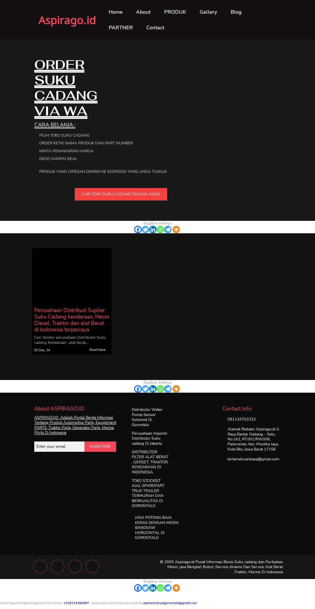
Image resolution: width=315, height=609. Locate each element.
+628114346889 (76, 603)
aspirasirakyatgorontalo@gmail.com (170, 603)
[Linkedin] (153, 229)
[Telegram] (168, 229)
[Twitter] (145, 229)
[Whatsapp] (160, 229)
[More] (176, 229)
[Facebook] (138, 229)
